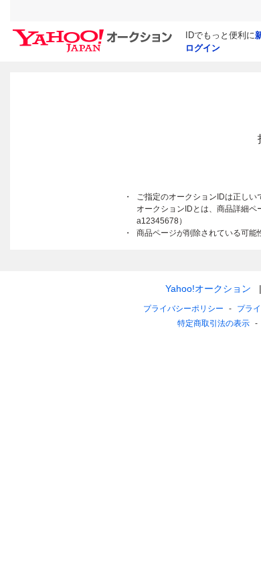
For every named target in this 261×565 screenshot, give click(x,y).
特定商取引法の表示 (213, 323)
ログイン (202, 48)
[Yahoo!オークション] (94, 32)
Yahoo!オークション (208, 288)
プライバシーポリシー (183, 308)
